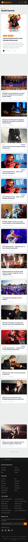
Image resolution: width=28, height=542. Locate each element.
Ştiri (15, 478)
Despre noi (3, 467)
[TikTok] (12, 530)
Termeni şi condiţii (5, 536)
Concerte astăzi (4, 508)
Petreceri (3, 485)
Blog (2, 472)
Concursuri (3, 483)
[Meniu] (25, 2)
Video (16, 490)
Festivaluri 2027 (18, 503)
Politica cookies (13, 536)
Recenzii (3, 481)
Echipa (16, 467)
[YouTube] (8, 530)
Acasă (2, 459)
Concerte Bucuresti (19, 499)
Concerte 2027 (18, 506)
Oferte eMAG (4, 503)
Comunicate (3, 492)
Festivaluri (17, 485)
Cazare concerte (5, 501)
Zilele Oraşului (4, 488)
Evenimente (17, 488)
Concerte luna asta (5, 512)
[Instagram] (5, 530)
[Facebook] (2, 530)
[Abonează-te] (25, 524)
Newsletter (17, 470)
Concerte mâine (18, 508)
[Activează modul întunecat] (19, 2)
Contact (16, 472)
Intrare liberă (4, 490)
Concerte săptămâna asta (20, 510)
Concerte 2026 (4, 506)
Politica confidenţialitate (21, 536)
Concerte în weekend (6, 510)
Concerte (3, 478)
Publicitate (3, 470)
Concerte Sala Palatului (6, 499)
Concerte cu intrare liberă (21, 501)
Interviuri (17, 483)
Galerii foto (17, 481)
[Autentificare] (22, 2)
